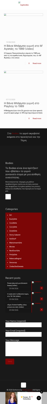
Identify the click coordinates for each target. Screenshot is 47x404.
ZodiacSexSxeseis (16, 266)
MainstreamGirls (15, 243)
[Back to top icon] (23, 385)
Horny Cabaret (14, 235)
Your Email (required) (15, 330)
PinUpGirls (13, 255)
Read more (37, 63)
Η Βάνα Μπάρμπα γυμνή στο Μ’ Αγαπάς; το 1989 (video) (23, 47)
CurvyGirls (13, 227)
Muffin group (27, 390)
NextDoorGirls (14, 251)
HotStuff (12, 239)
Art (10, 215)
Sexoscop (13, 262)
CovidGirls (13, 223)
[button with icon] (8, 196)
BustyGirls (13, 219)
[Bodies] (23, 5)
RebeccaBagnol (15, 259)
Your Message (12, 340)
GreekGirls (13, 231)
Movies (12, 247)
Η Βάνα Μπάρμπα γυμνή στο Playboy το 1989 (21, 105)
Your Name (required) (15, 321)
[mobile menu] (44, 5)
